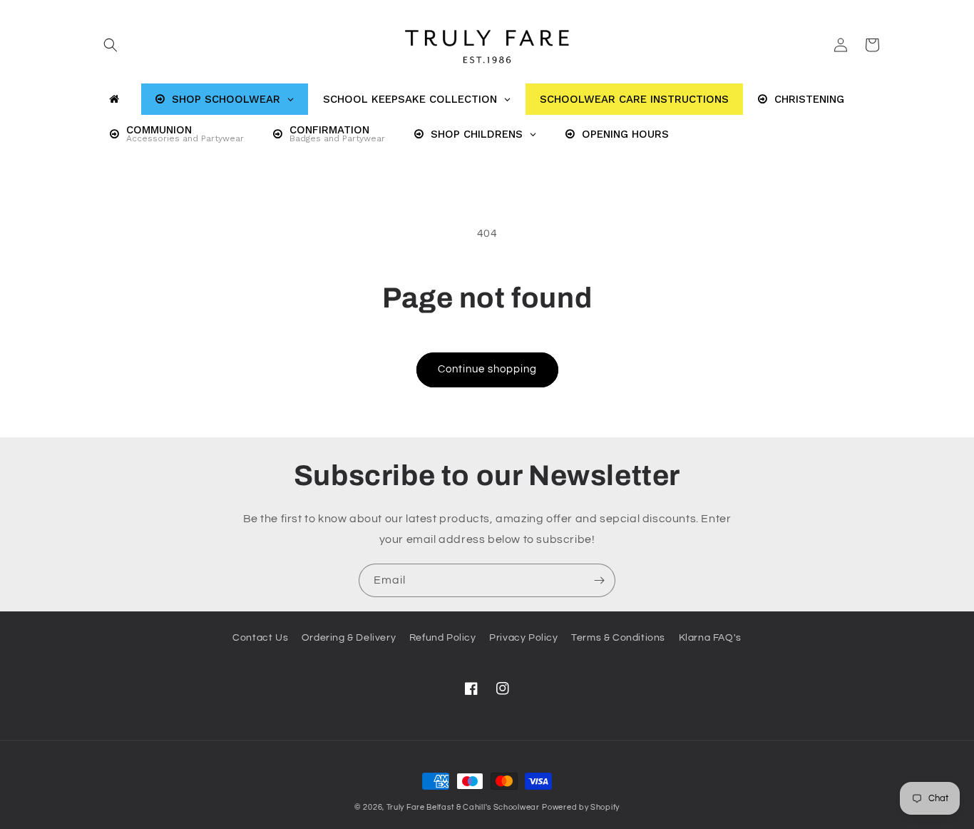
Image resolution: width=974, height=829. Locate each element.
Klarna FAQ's (710, 638)
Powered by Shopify (581, 807)
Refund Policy (442, 638)
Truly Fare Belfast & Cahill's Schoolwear (463, 807)
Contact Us (260, 638)
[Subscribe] (599, 580)
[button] (110, 45)
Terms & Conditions (618, 638)
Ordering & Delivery (349, 638)
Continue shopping (487, 369)
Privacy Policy (523, 638)
